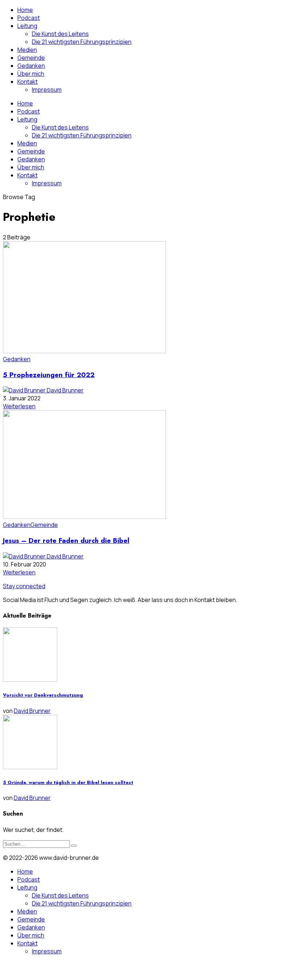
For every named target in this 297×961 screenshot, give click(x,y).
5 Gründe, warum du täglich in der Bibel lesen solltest (68, 782)
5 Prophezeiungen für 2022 (49, 375)
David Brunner (65, 390)
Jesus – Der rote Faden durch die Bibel (66, 540)
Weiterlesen (19, 406)
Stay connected (24, 586)
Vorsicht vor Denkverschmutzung (43, 695)
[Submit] (74, 846)
